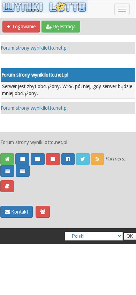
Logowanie (23, 26)
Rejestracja (64, 26)
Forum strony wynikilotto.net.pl (34, 48)
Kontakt (19, 212)
